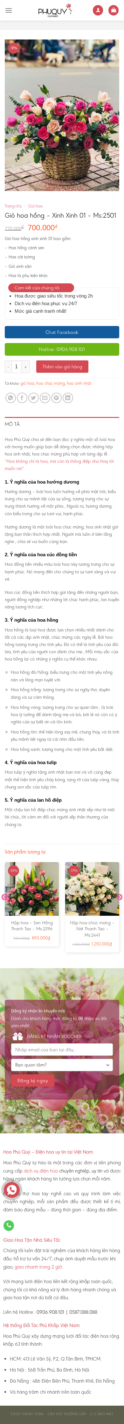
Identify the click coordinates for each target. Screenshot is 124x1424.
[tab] (62, 424)
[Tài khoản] (98, 10)
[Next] (119, 909)
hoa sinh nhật (79, 383)
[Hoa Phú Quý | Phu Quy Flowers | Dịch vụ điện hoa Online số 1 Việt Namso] (52, 10)
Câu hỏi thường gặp (67, 1414)
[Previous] (4, 909)
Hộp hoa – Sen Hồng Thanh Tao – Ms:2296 (32, 926)
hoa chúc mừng (50, 383)
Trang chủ (13, 206)
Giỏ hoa (35, 206)
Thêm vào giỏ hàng (62, 367)
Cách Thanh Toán (27, 1414)
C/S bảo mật (101, 1414)
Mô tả (12, 424)
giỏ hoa (27, 383)
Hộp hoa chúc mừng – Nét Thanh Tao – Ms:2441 (92, 929)
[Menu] (8, 10)
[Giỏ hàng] (113, 10)
